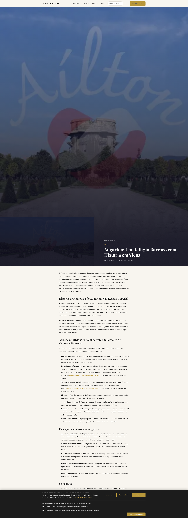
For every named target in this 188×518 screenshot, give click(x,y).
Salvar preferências (136, 514)
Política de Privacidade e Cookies (82, 497)
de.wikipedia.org (95, 375)
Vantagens (75, 3)
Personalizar (108, 495)
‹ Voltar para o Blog (110, 240)
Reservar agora (137, 3)
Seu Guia (95, 3)
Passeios (86, 3)
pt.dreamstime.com (94, 388)
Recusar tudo (123, 495)
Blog (102, 3)
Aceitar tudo (139, 495)
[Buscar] (125, 3)
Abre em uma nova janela (79, 375)
